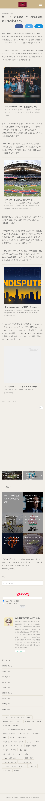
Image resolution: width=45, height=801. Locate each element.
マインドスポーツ (25, 762)
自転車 (5, 746)
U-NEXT (18, 721)
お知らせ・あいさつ (17, 717)
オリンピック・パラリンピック (13, 742)
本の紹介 (17, 770)
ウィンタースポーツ (9, 762)
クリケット (6, 770)
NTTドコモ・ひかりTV (10, 725)
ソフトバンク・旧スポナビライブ (14, 729)
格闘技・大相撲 (31, 746)
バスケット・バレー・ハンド (12, 754)
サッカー (30, 742)
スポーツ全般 (21, 738)
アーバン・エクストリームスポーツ (14, 766)
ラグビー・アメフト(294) (9, 401)
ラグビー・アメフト (9, 750)
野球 (37, 742)
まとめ (5, 717)
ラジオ (12, 738)
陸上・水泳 (23, 750)
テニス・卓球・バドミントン (12, 758)
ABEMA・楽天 (8, 721)
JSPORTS (36, 734)
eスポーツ (33, 766)
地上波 (30, 729)
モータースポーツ (16, 746)
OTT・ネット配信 (24, 734)
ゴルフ (27, 754)
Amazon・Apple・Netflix (33, 721)
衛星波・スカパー (9, 734)
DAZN (29, 717)
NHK (4, 738)
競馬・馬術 (29, 758)
